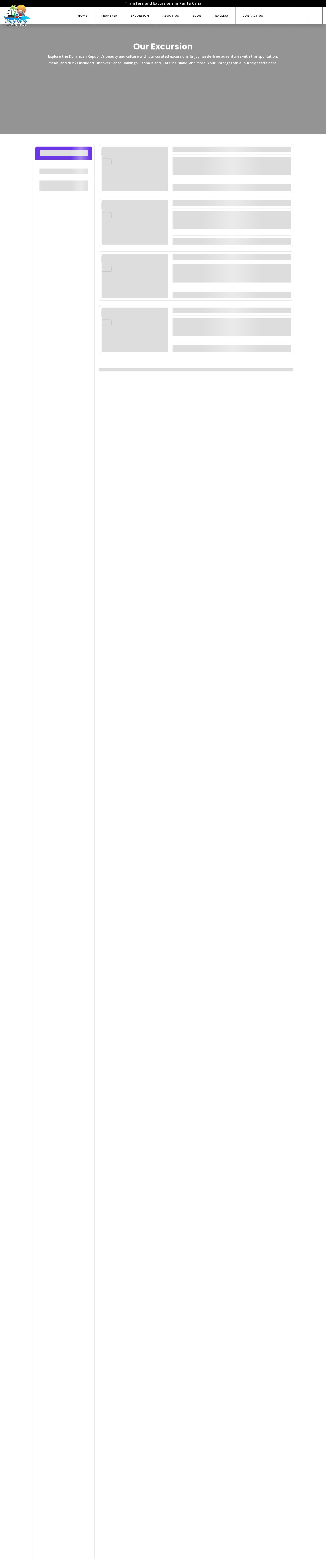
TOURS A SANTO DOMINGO (205, 256)
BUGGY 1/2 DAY (191, 310)
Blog (197, 16)
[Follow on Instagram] (315, 15)
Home (82, 16)
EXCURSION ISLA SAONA (203, 149)
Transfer (109, 16)
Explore (282, 187)
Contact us (252, 16)
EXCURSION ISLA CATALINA (206, 203)
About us (171, 16)
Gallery (222, 16)
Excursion (140, 16)
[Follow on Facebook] (299, 15)
